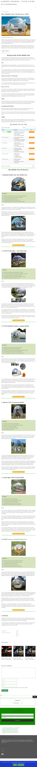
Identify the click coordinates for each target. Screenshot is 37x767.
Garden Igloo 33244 (5, 153)
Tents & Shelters (4, 11)
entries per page (6, 127)
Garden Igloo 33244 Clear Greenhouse (9, 510)
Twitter (2, 748)
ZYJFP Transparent (5, 159)
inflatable (18, 207)
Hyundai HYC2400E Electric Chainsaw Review (10, 730)
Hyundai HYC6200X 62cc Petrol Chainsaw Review (10, 731)
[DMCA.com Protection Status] (4, 754)
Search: (24, 127)
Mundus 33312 (4, 148)
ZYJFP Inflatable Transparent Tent (8, 358)
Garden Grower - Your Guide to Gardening (18, 3)
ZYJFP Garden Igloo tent (7, 283)
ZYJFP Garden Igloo (5, 137)
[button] (1, 7)
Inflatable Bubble (4, 131)
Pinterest (2, 751)
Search (35, 696)
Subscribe (17, 720)
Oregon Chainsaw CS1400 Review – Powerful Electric (11, 727)
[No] (35, 763)
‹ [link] (31, 166)
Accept (15, 764)
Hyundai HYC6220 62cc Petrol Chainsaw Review (10, 732)
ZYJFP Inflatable (4, 142)
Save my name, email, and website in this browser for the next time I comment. (15, 687)
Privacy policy (21, 764)
